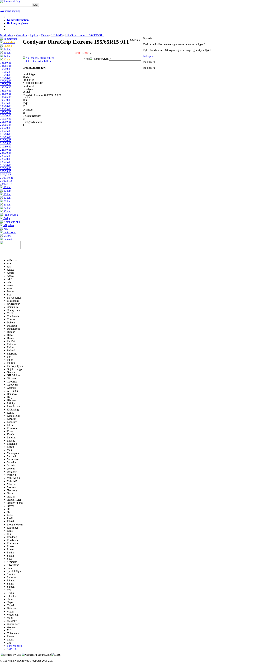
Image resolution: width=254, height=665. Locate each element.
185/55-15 (5, 90)
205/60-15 (5, 121)
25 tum (7, 211)
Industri (7, 239)
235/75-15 (5, 162)
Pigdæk (34, 35)
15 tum (45, 35)
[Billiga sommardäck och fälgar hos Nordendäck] (10, 1)
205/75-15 (5, 131)
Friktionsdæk (10, 214)
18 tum (7, 194)
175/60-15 (5, 78)
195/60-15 (5, 106)
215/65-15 (5, 137)
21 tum (7, 204)
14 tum (7, 56)
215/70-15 (5, 140)
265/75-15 (5, 171)
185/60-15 (5, 93)
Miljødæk (8, 225)
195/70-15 (5, 112)
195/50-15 (5, 99)
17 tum (7, 190)
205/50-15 (5, 115)
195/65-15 (57, 35)
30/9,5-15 (5, 174)
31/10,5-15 (6, 180)
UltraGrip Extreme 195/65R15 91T (84, 35)
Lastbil (7, 235)
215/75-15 (5, 143)
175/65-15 (5, 81)
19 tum (7, 197)
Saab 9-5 (12, 648)
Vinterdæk (21, 35)
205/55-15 (5, 118)
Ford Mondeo (14, 645)
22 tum (7, 208)
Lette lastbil (9, 232)
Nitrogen (148, 56)
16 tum (7, 187)
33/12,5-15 (6, 183)
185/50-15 (5, 87)
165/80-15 (5, 75)
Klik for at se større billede (37, 61)
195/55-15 (5, 103)
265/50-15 (5, 165)
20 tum (7, 201)
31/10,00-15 (6, 177)
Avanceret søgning (10, 10)
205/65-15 (5, 124)
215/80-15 (5, 146)
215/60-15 (5, 134)
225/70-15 (5, 152)
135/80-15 (5, 62)
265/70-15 (5, 168)
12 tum (7, 49)
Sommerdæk (10, 38)
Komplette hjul (11, 221)
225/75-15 (5, 155)
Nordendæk (6, 35)
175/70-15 (5, 84)
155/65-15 (5, 65)
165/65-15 (5, 71)
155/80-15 (5, 68)
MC (5, 228)
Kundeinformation (18, 19)
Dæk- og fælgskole (18, 23)
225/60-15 (5, 149)
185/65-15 (5, 96)
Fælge (6, 218)
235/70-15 (5, 158)
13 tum (7, 52)
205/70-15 (5, 127)
